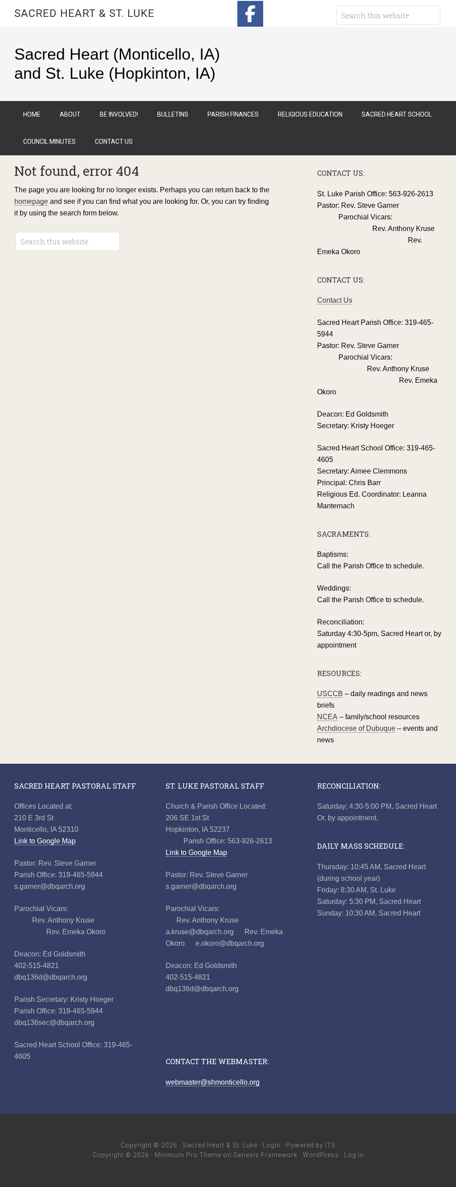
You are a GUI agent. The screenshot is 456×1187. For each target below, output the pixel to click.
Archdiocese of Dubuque (356, 728)
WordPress (321, 1155)
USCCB (330, 693)
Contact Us (334, 300)
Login (272, 1145)
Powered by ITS (311, 1145)
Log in (354, 1155)
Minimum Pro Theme (188, 1155)
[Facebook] (250, 14)
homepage (31, 201)
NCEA (327, 717)
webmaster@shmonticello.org (213, 1082)
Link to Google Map (45, 841)
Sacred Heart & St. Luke (84, 13)
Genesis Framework (265, 1155)
